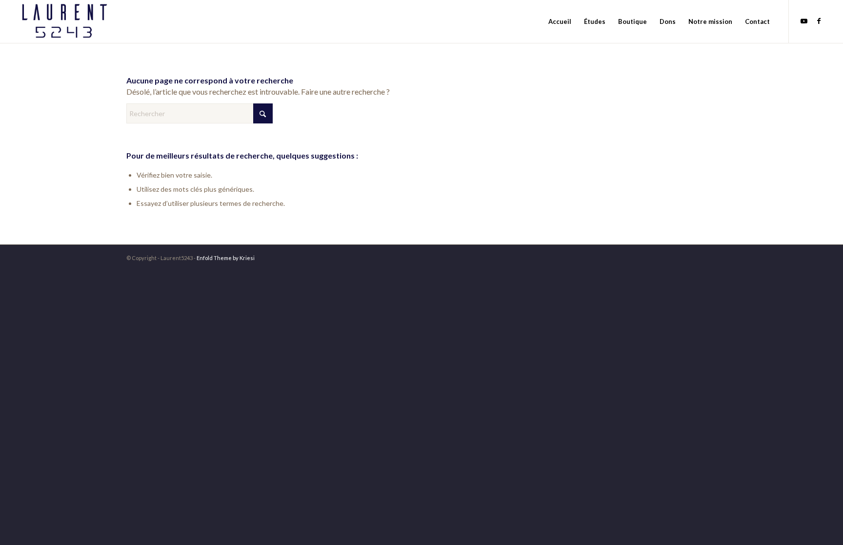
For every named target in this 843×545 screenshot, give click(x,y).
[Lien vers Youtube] (804, 21)
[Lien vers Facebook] (818, 21)
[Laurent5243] (63, 21)
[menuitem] (560, 21)
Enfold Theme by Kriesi (226, 258)
